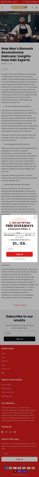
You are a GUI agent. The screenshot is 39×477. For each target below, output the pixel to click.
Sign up (19, 254)
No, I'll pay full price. (20, 259)
